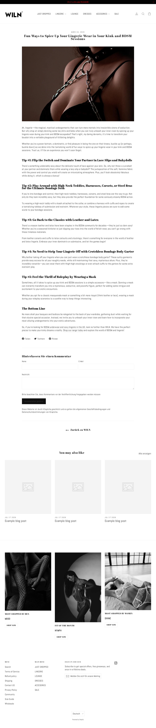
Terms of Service (12, 671)
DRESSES (87, 13)
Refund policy (10, 676)
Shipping (8, 680)
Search (8, 667)
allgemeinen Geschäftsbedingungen (91, 409)
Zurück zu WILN (80, 429)
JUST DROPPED (44, 13)
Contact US (10, 685)
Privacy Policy (11, 690)
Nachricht (26, 374)
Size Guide (9, 699)
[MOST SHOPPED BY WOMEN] (128, 581)
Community (10, 694)
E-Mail (81, 361)
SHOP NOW (11, 625)
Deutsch (76, 713)
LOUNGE (74, 13)
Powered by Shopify (78, 720)
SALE (116, 13)
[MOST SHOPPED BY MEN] (28, 581)
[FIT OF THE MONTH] (78, 587)
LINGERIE (60, 13)
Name (24, 361)
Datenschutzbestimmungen (33, 412)
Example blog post (15, 521)
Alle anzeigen (145, 453)
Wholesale (9, 703)
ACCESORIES (102, 13)
